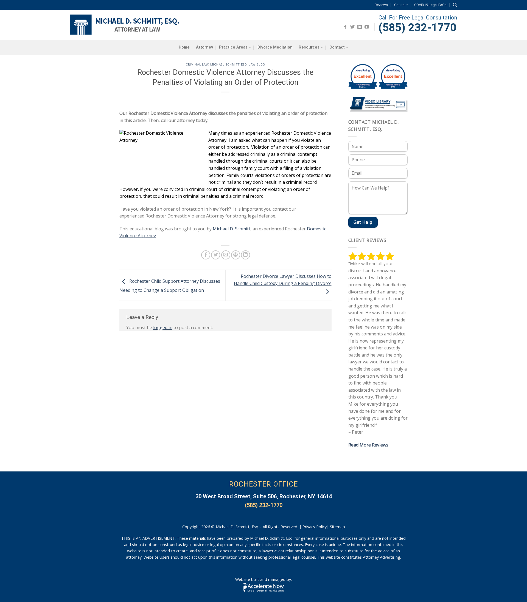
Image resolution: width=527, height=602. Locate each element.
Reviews (381, 5)
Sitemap (337, 526)
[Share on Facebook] (205, 254)
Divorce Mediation (275, 47)
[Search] (455, 5)
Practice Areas (233, 47)
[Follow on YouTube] (367, 27)
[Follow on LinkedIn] (359, 27)
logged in (162, 327)
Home (184, 47)
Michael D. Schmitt (231, 229)
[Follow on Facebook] (345, 27)
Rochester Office (263, 484)
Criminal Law (197, 64)
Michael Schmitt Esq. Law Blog (237, 64)
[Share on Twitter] (215, 254)
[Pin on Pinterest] (235, 254)
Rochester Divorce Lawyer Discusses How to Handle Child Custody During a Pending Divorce (283, 279)
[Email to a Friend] (225, 254)
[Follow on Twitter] (352, 27)
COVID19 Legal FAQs (430, 5)
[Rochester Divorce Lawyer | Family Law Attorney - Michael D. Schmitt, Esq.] (125, 25)
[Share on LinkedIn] (245, 254)
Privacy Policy (314, 526)
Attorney (204, 47)
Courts (399, 5)
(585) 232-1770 (417, 27)
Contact (337, 47)
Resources (309, 47)
